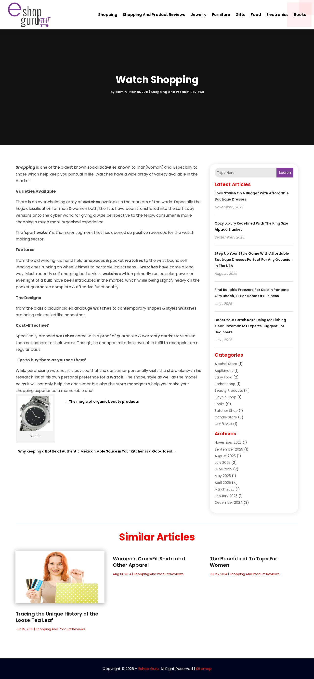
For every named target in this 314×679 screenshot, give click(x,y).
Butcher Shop (226, 410)
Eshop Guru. (148, 668)
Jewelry (199, 14)
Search (285, 172)
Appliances (224, 370)
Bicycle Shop (225, 397)
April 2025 (223, 482)
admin (121, 91)
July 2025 (222, 462)
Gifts (240, 14)
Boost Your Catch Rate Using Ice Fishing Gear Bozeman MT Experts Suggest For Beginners (250, 326)
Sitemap (204, 668)
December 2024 (229, 502)
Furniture (221, 14)
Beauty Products (229, 390)
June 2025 (223, 469)
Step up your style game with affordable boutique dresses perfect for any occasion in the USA (254, 259)
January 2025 (226, 495)
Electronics (277, 14)
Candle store (226, 417)
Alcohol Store (226, 363)
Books (300, 14)
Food (256, 14)
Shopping (107, 14)
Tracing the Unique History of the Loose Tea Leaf (57, 617)
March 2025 (225, 489)
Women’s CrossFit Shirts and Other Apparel (149, 561)
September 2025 (229, 449)
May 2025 (223, 475)
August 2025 (225, 455)
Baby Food (223, 377)
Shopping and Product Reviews (154, 14)
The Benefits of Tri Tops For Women (243, 561)
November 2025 (228, 442)
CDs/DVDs (223, 423)
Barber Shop (225, 383)
